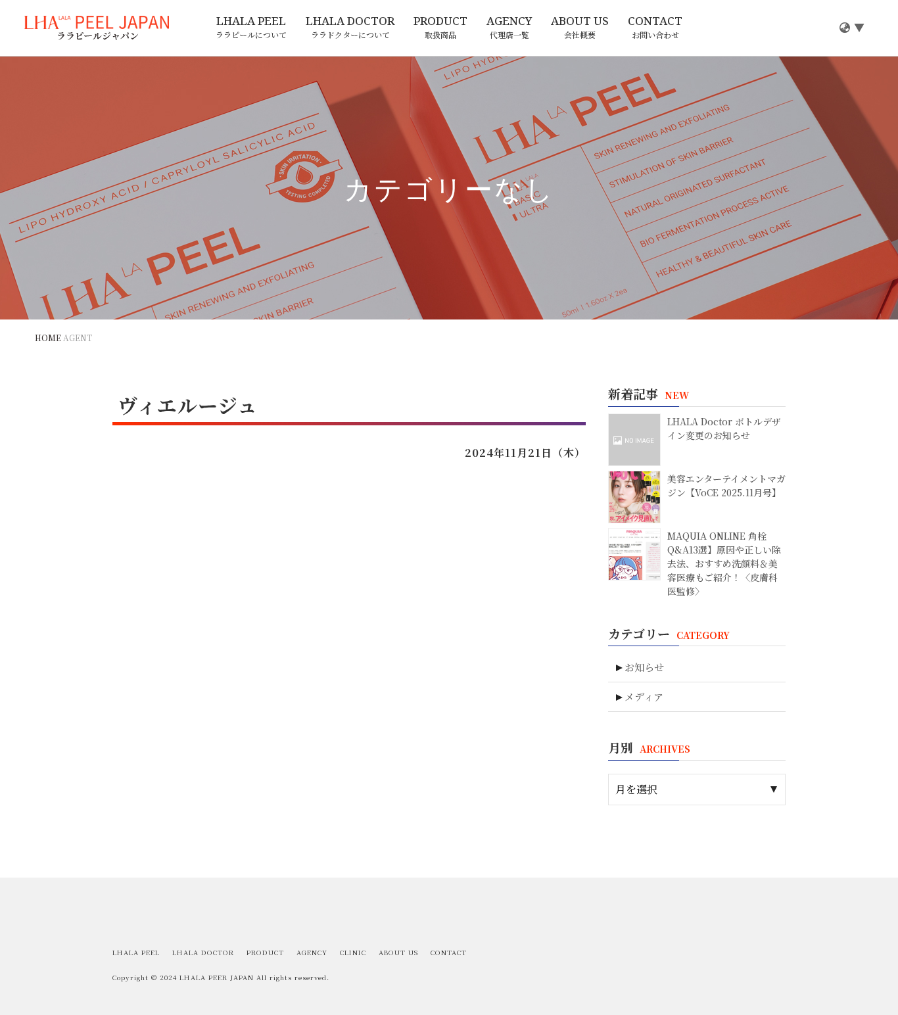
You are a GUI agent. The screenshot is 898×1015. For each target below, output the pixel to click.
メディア (644, 696)
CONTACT (655, 27)
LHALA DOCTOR (350, 27)
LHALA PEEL (251, 27)
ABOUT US (580, 27)
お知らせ (644, 667)
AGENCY (509, 27)
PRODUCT (440, 27)
